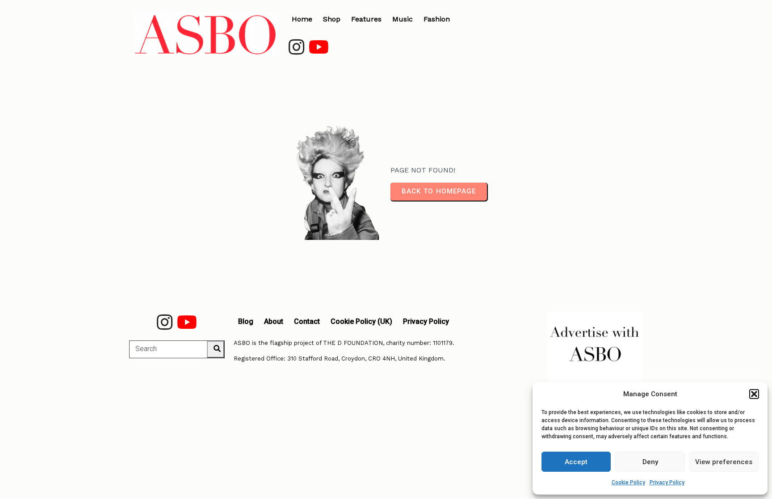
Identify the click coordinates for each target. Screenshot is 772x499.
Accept (576, 462)
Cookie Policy (628, 482)
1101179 (443, 343)
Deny (650, 462)
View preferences (723, 462)
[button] (754, 394)
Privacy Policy (667, 482)
